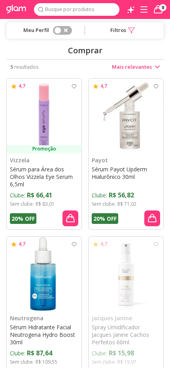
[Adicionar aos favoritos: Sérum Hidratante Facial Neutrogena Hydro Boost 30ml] (74, 244)
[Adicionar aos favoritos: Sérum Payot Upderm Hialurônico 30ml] (156, 86)
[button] (122, 30)
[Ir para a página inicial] (16, 9)
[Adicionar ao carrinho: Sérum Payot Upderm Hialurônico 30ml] (152, 218)
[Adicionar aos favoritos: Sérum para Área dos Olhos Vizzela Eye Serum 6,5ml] (74, 86)
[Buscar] (41, 9)
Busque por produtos (69, 9)
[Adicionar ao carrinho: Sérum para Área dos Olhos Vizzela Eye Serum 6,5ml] (70, 218)
